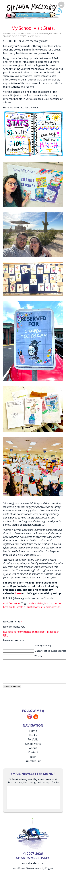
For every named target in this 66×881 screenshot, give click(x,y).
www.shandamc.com (33, 863)
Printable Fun (33, 761)
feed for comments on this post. (24, 631)
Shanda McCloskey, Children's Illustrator (33, 11)
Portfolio (33, 739)
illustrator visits (35, 607)
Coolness (21, 33)
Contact (33, 752)
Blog (33, 757)
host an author (53, 603)
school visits (53, 607)
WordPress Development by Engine (33, 868)
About (33, 748)
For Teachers (41, 33)
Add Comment (12, 603)
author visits (35, 603)
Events (30, 33)
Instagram (29, 716)
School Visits (19, 36)
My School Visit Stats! (33, 28)
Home (33, 731)
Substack (35, 716)
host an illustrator (14, 607)
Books (33, 735)
